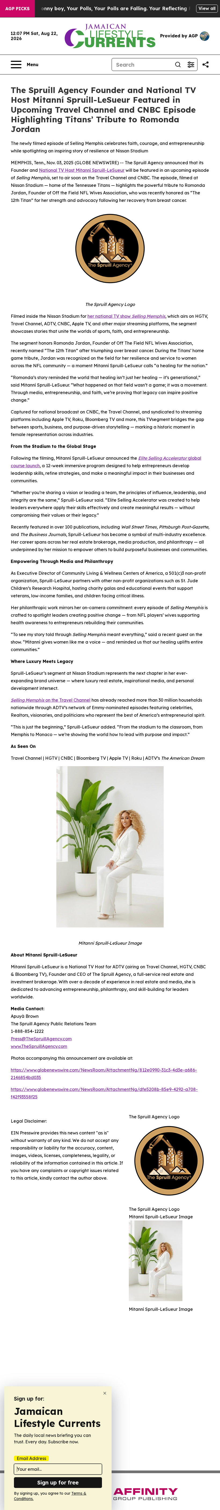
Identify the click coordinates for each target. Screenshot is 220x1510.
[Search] (177, 64)
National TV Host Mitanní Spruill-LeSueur (81, 170)
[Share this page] (205, 64)
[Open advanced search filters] (190, 64)
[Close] (104, 1393)
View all (207, 8)
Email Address (31, 1458)
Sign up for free (58, 1482)
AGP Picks (17, 8)
